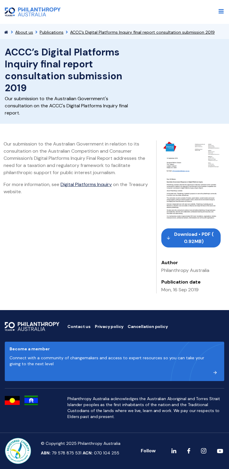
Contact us (79, 326)
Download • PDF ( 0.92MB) (194, 237)
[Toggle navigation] (221, 11)
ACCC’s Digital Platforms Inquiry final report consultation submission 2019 (142, 32)
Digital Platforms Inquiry (86, 184)
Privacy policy (109, 326)
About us (24, 32)
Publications (52, 32)
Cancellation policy (148, 326)
